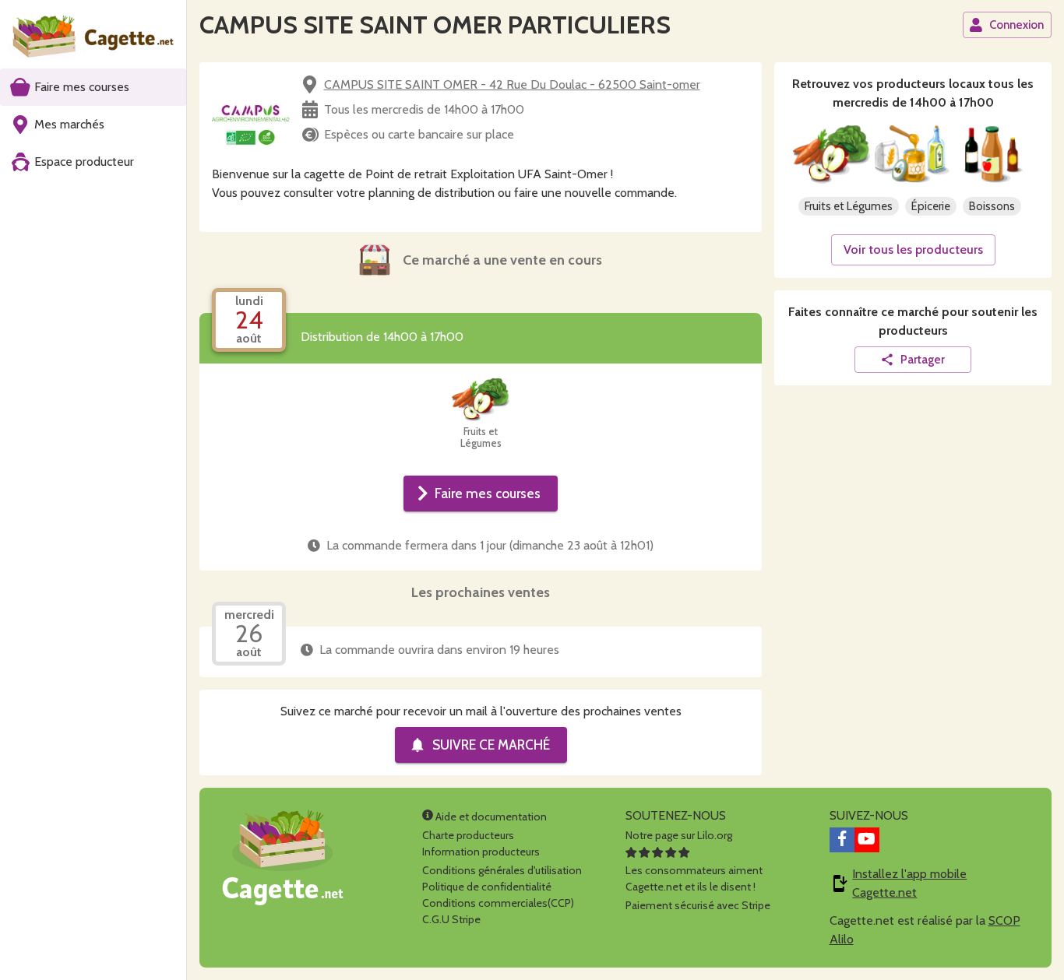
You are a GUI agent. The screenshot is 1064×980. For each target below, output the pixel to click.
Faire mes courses (488, 493)
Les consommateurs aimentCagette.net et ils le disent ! (694, 878)
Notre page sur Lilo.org (678, 835)
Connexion (1016, 25)
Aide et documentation (490, 817)
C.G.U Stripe (451, 919)
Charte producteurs (468, 835)
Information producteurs (481, 852)
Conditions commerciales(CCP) (498, 903)
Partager (922, 360)
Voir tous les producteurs (913, 249)
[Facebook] (842, 839)
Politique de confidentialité (486, 887)
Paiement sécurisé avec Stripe (697, 905)
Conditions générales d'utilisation (502, 870)
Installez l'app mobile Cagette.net (909, 883)
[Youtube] (866, 839)
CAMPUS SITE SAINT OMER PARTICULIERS (435, 24)
